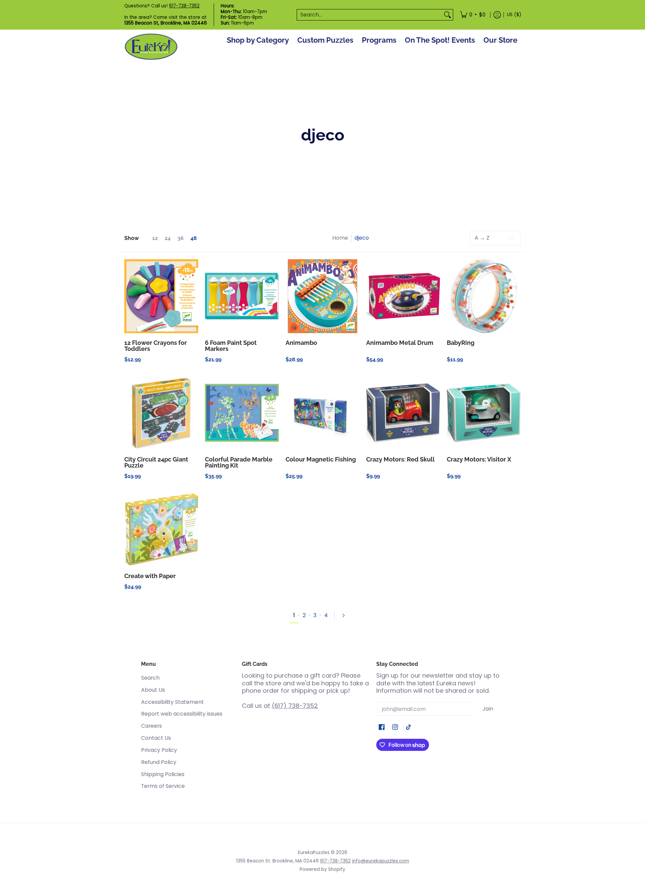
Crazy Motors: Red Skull (400, 459)
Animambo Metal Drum (399, 342)
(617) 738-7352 (295, 705)
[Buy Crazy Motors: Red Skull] (403, 413)
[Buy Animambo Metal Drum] (403, 296)
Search (150, 678)
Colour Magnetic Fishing (321, 459)
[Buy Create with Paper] (161, 529)
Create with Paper (150, 575)
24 (168, 238)
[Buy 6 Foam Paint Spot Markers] (242, 296)
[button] (381, 727)
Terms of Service (163, 786)
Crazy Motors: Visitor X (479, 459)
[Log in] (497, 15)
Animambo (301, 342)
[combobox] (369, 15)
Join (487, 709)
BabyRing (460, 342)
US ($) (514, 14)
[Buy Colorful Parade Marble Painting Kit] (242, 413)
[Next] (346, 615)
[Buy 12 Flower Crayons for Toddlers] (161, 296)
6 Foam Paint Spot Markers (231, 345)
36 (180, 238)
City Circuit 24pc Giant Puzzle (156, 462)
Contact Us (156, 738)
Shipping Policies (162, 774)
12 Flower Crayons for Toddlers (155, 345)
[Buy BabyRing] (484, 296)
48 (193, 238)
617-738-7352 (184, 6)
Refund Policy (158, 762)
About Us (153, 690)
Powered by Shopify (322, 869)
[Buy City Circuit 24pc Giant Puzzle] (161, 413)
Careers (151, 726)
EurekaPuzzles (314, 852)
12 (155, 238)
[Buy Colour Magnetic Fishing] (322, 413)
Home (340, 238)
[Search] (447, 15)
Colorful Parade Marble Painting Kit (238, 462)
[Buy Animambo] (322, 296)
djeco (361, 238)
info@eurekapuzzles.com (380, 861)
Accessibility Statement (172, 702)
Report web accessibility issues (181, 714)
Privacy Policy (159, 750)
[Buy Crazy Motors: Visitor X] (484, 413)
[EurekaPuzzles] (151, 47)
